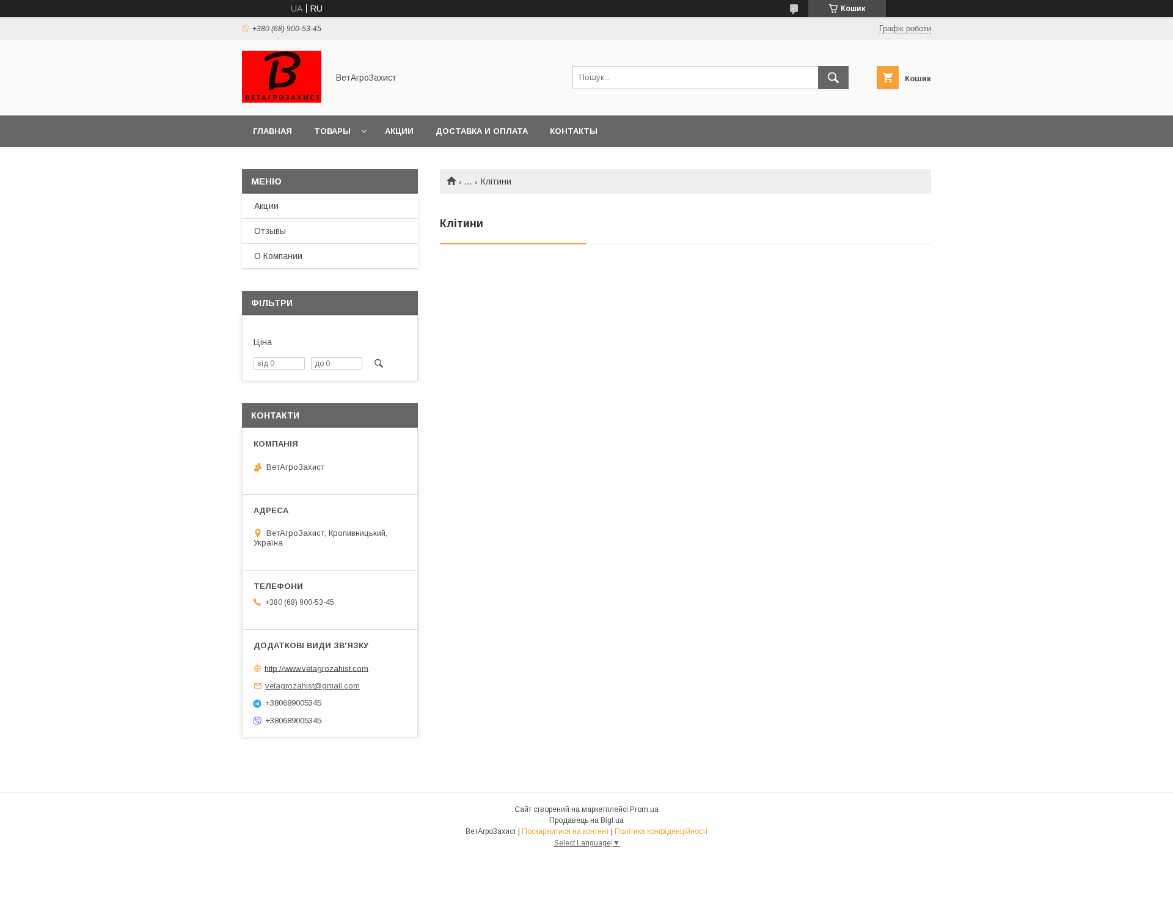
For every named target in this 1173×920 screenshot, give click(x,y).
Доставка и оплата (482, 131)
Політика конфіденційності (661, 831)
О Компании (278, 256)
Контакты (573, 131)
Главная (272, 131)
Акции (399, 131)
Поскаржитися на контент (565, 831)
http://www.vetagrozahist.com (316, 668)
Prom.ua (644, 809)
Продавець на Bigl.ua (586, 820)
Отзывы (270, 231)
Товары (332, 131)
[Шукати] (833, 77)
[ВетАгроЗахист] (281, 99)
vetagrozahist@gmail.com (312, 685)
